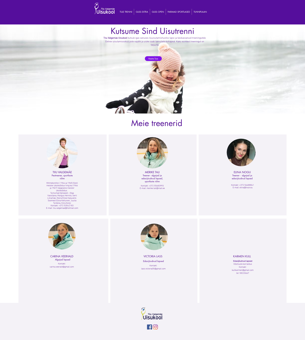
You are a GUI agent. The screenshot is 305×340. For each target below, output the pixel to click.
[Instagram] (155, 326)
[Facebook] (149, 326)
